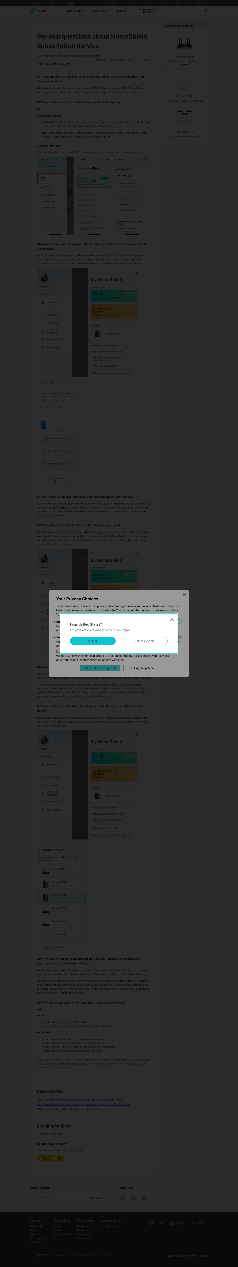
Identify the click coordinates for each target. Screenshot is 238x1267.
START (93, 641)
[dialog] (119, 633)
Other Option (144, 641)
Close (172, 619)
